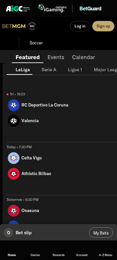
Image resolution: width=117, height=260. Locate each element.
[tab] (28, 56)
